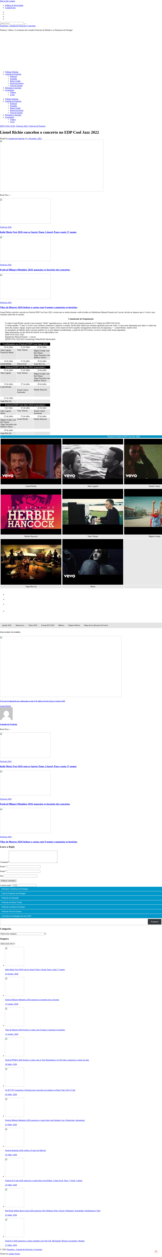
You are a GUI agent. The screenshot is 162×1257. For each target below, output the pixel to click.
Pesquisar (154, 922)
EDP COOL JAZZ (7, 126)
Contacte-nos (10, 8)
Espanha (13, 79)
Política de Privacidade (14, 5)
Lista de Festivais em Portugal (13, 893)
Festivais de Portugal (37, 126)
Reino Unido (15, 81)
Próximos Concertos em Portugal (15, 889)
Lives (12, 95)
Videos (13, 92)
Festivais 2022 (22, 126)
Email (3, 871)
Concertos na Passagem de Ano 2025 (16, 916)
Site (1, 876)
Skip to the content (7, 1)
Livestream (9, 90)
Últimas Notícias (11, 72)
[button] (6, 625)
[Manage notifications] (156, 1251)
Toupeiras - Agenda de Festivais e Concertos (18, 26)
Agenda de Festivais (13, 74)
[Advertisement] (81, 51)
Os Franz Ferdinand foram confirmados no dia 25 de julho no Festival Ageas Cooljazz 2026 (32, 701)
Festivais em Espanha (10, 898)
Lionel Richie (5, 706)
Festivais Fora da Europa (11, 911)
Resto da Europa (16, 83)
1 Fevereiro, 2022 (34, 138)
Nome (3, 866)
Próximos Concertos (13, 88)
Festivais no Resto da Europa (13, 907)
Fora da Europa (16, 85)
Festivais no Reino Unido (12, 902)
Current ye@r (6, 885)
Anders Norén (14, 1254)
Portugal (13, 76)
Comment (4, 862)
